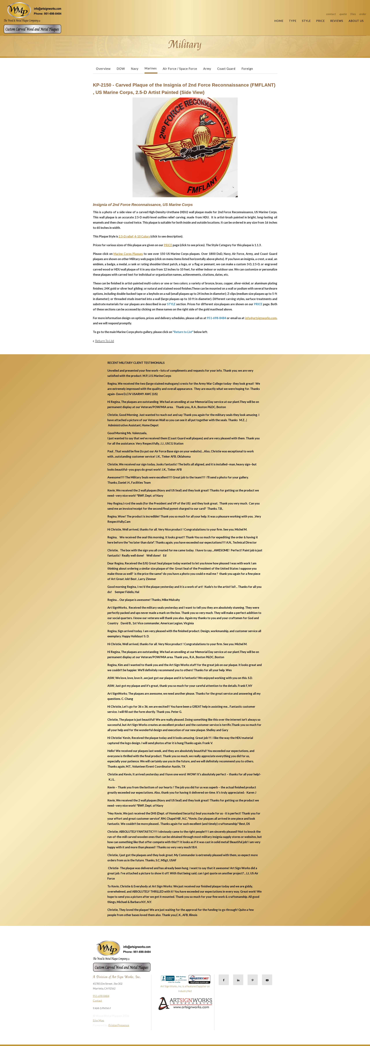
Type (292, 20)
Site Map (98, 1020)
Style (306, 20)
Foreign (247, 68)
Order (362, 14)
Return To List (104, 341)
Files (353, 14)
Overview (103, 68)
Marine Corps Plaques (128, 253)
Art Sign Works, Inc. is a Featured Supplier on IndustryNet (185, 988)
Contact (331, 14)
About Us (356, 20)
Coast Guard (226, 68)
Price (320, 20)
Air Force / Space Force (180, 68)
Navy (134, 68)
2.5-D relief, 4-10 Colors (134, 236)
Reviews (336, 20)
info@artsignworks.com (261, 318)
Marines (151, 68)
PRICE (168, 245)
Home (278, 20)
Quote (343, 14)
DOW (121, 68)
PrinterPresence (118, 1025)
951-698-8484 (101, 996)
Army (207, 68)
